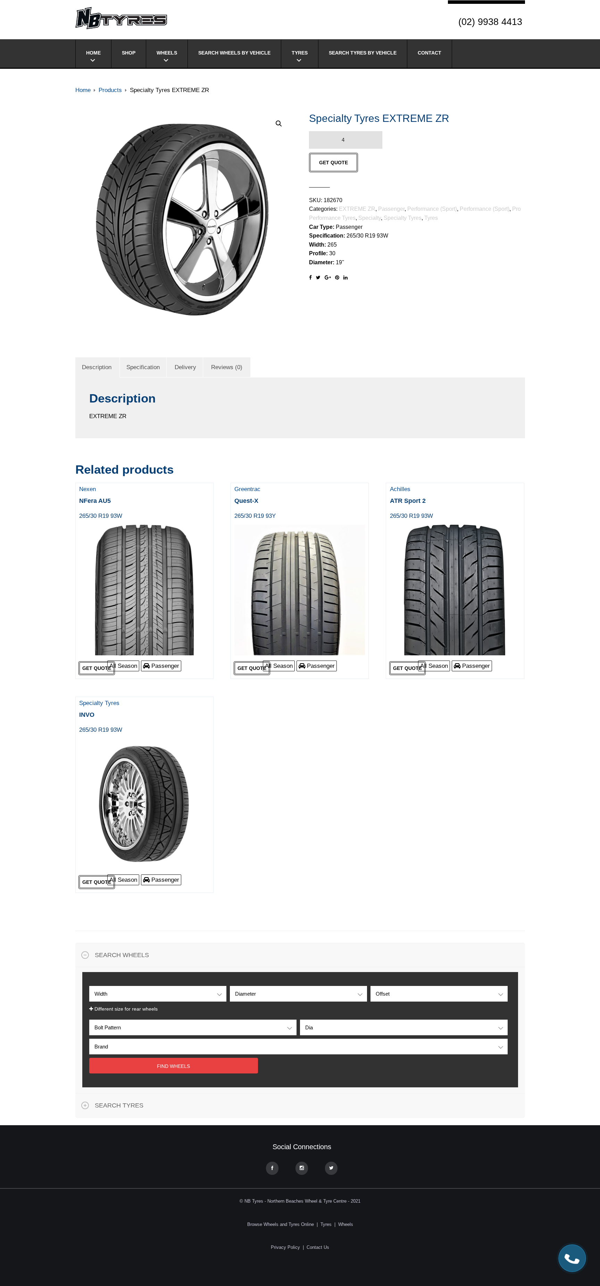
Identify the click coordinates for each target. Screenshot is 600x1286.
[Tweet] (318, 277)
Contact (429, 53)
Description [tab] (96, 367)
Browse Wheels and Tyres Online (280, 1224)
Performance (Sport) (432, 209)
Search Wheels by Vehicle (234, 53)
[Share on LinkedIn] (345, 277)
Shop (128, 53)
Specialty (369, 218)
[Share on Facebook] (310, 277)
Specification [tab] (143, 367)
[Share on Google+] (328, 277)
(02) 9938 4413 (490, 22)
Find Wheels (173, 1066)
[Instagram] (301, 1168)
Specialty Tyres (403, 218)
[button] (279, 123)
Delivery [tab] (185, 367)
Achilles (411, 503)
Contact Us (318, 1247)
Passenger (391, 209)
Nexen (100, 503)
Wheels (167, 53)
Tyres (300, 53)
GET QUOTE (333, 162)
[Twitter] (331, 1168)
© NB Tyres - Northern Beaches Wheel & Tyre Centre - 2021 (300, 1201)
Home (93, 53)
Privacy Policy (285, 1247)
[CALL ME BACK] (572, 1258)
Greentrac (255, 503)
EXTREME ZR (357, 209)
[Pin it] (337, 277)
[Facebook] (272, 1168)
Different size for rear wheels (125, 1009)
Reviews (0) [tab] (226, 367)
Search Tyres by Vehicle (363, 53)
